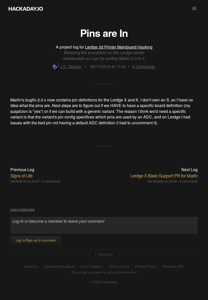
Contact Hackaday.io (59, 266)
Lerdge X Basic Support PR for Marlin (164, 175)
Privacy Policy (145, 266)
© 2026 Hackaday (104, 282)
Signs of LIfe (21, 175)
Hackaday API (173, 266)
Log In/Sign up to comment (36, 240)
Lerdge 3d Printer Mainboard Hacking (118, 47)
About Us (31, 266)
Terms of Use (119, 266)
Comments (143, 66)
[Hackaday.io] (25, 8)
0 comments (51, 181)
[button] (194, 8)
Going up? (106, 253)
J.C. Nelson (70, 66)
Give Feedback (92, 266)
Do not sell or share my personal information (104, 272)
